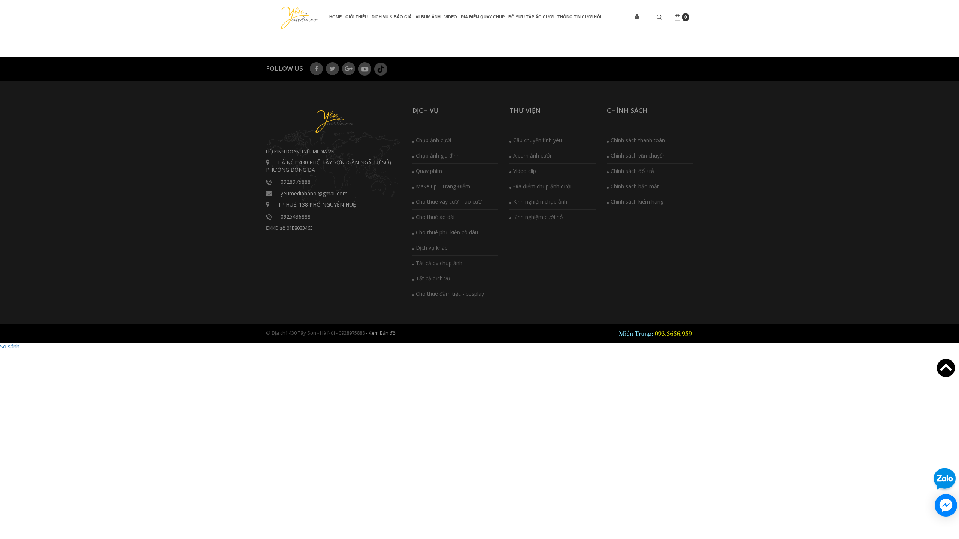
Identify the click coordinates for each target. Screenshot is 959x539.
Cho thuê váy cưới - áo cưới (449, 201)
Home (335, 17)
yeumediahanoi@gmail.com (314, 193)
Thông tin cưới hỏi (579, 17)
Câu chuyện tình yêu (537, 140)
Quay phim (429, 170)
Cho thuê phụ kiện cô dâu (447, 232)
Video (450, 17)
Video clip (524, 170)
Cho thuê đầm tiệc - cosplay (450, 293)
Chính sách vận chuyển (638, 155)
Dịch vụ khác (431, 247)
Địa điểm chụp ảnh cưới (542, 186)
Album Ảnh (428, 17)
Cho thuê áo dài (435, 216)
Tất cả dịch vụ (433, 278)
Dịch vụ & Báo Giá (392, 17)
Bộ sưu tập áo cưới (531, 17)
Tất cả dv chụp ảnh (439, 263)
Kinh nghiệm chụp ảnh (540, 201)
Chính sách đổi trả (632, 170)
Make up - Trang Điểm (443, 186)
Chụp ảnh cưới (433, 140)
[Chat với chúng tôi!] (946, 505)
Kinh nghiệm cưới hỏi (538, 216)
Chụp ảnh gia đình (438, 155)
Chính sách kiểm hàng (637, 201)
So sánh (9, 346)
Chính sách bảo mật (635, 186)
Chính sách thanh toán (638, 140)
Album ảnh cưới (532, 155)
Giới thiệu (356, 17)
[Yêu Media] (298, 18)
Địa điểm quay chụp (483, 17)
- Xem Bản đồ (381, 332)
